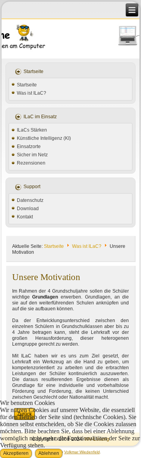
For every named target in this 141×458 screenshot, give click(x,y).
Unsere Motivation (46, 277)
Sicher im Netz (32, 155)
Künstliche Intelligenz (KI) (44, 138)
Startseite (27, 85)
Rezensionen (31, 163)
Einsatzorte (29, 146)
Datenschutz (30, 200)
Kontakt (25, 217)
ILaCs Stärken (32, 130)
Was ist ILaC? (31, 93)
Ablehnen (48, 453)
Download (28, 208)
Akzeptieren (16, 453)
